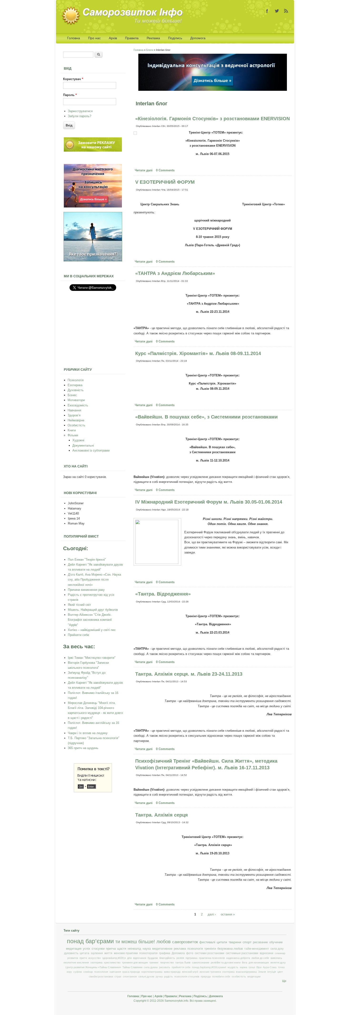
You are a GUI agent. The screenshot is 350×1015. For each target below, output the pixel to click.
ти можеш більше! (135, 941)
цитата (84, 953)
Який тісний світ (79, 604)
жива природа (172, 971)
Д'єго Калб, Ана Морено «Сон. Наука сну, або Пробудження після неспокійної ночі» (94, 579)
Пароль (70, 95)
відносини (266, 953)
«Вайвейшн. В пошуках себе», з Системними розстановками (206, 416)
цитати (222, 942)
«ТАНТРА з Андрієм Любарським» (175, 273)
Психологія (76, 380)
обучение (276, 942)
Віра (258, 967)
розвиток (72, 958)
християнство (112, 962)
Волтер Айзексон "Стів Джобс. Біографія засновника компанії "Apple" (90, 619)
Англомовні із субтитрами (91, 450)
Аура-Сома (269, 967)
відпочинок (139, 958)
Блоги (149, 49)
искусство (94, 958)
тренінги (210, 948)
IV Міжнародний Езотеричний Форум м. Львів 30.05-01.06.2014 (208, 502)
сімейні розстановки (101, 976)
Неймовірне (76, 420)
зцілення (97, 953)
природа (206, 976)
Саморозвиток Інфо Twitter (276, 11)
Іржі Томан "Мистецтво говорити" (91, 657)
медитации (253, 976)
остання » (228, 914)
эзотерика (96, 962)
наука (147, 948)
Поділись (175, 38)
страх (118, 976)
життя (108, 953)
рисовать (164, 967)
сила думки (151, 967)
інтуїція (271, 971)
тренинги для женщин (135, 962)
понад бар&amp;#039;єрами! (209, 967)
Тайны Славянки (132, 967)
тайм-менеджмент (256, 948)
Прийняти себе (78, 635)
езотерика (228, 971)
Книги (72, 430)
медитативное (162, 948)
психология (101, 971)
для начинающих (259, 962)
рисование (260, 942)
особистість (239, 976)
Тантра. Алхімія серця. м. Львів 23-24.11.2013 (188, 674)
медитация (73, 948)
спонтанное (130, 976)
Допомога (197, 38)
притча (111, 948)
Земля (262, 971)
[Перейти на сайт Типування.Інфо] (93, 260)
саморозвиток (185, 942)
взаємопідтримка (246, 971)
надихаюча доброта (238, 958)
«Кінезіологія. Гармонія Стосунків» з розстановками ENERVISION (212, 118)
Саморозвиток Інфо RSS (286, 11)
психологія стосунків (186, 976)
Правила (132, 38)
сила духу (277, 948)
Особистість (76, 425)
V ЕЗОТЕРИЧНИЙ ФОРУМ (165, 182)
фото (189, 953)
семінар (88, 971)
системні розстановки (209, 953)
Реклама (153, 38)
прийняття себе (181, 967)
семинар (280, 953)
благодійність (167, 958)
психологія (195, 948)
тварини (235, 942)
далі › (212, 914)
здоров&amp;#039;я (114, 958)
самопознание (200, 962)
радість (168, 976)
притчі (83, 958)
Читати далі (144, 170)
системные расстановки (242, 953)
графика (164, 953)
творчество (167, 962)
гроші (252, 967)
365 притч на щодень (83, 748)
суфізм (77, 971)
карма (243, 967)
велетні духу (278, 962)
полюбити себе (221, 976)
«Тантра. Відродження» (163, 593)
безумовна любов (230, 948)
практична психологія (212, 958)
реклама (180, 948)
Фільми (73, 435)
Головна (73, 38)
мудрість (233, 967)
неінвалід (134, 948)
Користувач (73, 79)
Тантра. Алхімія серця (161, 815)
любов (163, 941)
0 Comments (165, 170)
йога (244, 962)
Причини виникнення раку (86, 590)
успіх (86, 948)
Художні (78, 440)
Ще (284, 981)
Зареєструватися (80, 111)
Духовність (76, 390)
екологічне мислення (76, 962)
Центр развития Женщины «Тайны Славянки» (93, 967)
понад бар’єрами (90, 941)
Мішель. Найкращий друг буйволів (93, 609)
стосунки (98, 948)
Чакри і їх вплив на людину (88, 733)
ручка (159, 976)
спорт (247, 942)
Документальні (83, 445)
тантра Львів (182, 962)
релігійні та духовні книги (225, 962)
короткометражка (151, 971)
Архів (113, 38)
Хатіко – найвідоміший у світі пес (92, 630)
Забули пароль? (79, 116)
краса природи (131, 971)
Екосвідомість (78, 405)
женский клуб (190, 971)
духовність (71, 953)
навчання (115, 971)
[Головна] (124, 24)
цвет (280, 971)
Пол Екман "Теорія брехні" (87, 559)
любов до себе (260, 958)
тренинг (154, 962)
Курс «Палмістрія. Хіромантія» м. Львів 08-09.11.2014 (198, 353)
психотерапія (148, 953)
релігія (180, 958)
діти (129, 958)
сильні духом (146, 976)
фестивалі (207, 942)
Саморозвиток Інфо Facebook (267, 11)
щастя (121, 948)
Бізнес (72, 395)
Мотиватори (76, 400)
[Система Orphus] (93, 791)
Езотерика (75, 385)
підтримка (191, 958)
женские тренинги (210, 971)
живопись (276, 958)
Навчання (74, 410)
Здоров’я (74, 415)
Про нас (94, 38)
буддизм (153, 958)
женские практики (126, 953)
